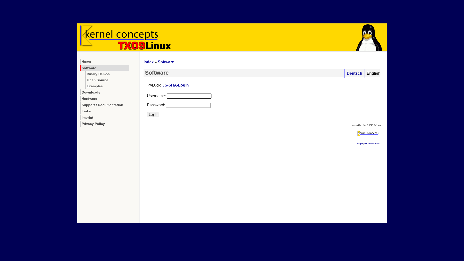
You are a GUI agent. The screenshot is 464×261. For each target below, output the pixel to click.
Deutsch (354, 73)
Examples (95, 86)
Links (86, 111)
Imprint (87, 117)
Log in (360, 144)
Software (89, 68)
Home (86, 62)
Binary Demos (98, 74)
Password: (156, 105)
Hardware (89, 99)
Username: (156, 96)
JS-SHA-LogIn (175, 85)
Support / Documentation (102, 105)
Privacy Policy (93, 124)
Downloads (91, 92)
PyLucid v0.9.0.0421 (372, 144)
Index (149, 62)
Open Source (97, 80)
